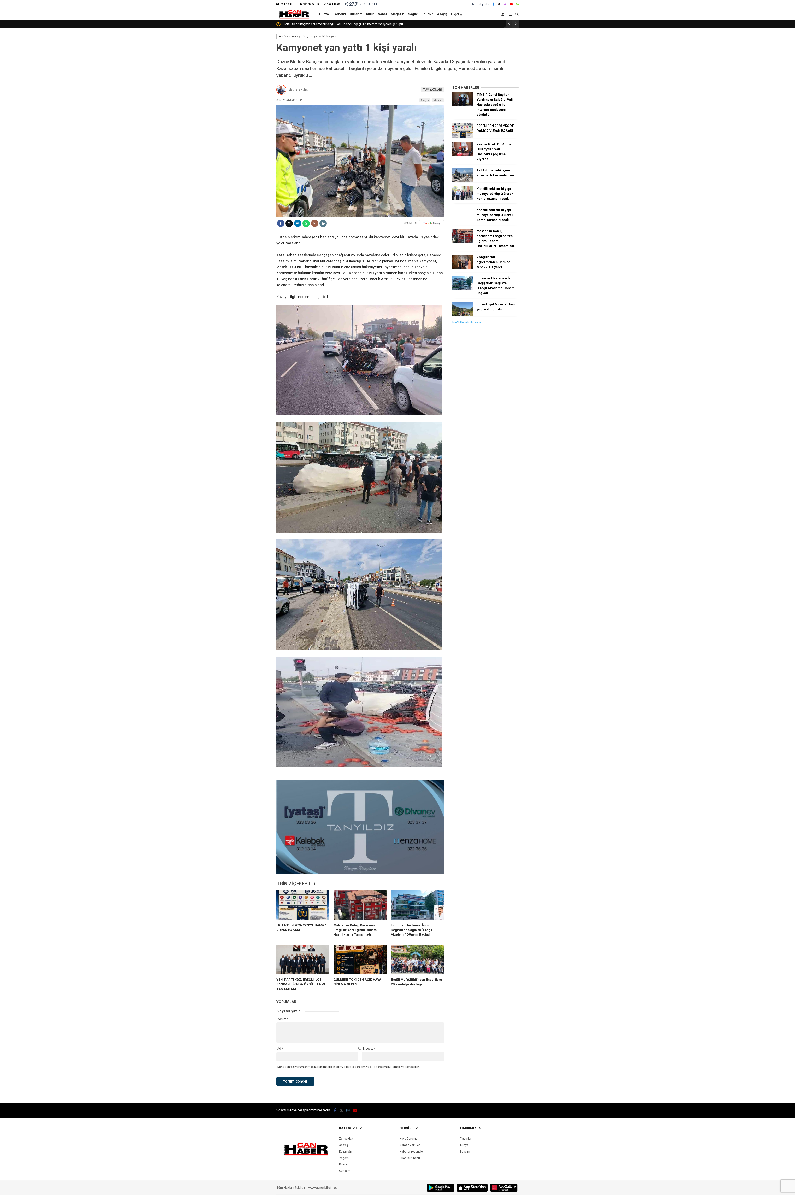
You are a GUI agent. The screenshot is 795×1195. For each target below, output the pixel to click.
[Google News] (431, 223)
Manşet (438, 100)
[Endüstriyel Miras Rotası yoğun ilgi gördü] (462, 315)
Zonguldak (346, 1138)
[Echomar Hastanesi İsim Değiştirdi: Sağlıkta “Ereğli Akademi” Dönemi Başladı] (417, 905)
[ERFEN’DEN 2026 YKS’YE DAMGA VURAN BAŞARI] (302, 905)
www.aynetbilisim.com (324, 1188)
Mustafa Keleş (298, 89)
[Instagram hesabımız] (505, 4)
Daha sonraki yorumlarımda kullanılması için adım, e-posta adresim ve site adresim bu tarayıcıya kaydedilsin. (348, 1066)
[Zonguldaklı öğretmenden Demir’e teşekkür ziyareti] (462, 267)
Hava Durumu (408, 1138)
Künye (464, 1145)
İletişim (465, 1151)
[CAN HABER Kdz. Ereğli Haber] (293, 17)
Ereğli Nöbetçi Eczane (466, 322)
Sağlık (413, 14)
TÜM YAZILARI (432, 89)
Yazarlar (465, 1138)
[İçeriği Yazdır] (323, 223)
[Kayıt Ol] (503, 14)
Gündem (356, 14)
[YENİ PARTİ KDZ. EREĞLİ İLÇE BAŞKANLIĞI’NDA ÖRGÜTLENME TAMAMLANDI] (302, 959)
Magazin (397, 14)
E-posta (369, 1048)
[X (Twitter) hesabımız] (498, 4)
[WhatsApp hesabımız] (517, 4)
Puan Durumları (410, 1158)
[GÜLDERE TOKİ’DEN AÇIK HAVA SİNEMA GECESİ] (360, 959)
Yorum (282, 1019)
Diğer (455, 14)
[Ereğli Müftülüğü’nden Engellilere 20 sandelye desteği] (417, 959)
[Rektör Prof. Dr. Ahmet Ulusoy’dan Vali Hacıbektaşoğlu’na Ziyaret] (462, 155)
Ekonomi (339, 14)
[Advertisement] (483, 391)
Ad (280, 1048)
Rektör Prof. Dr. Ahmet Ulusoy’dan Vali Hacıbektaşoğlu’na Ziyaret (348, 24)
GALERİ (288, 4)
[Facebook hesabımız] (493, 4)
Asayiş (442, 14)
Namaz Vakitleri (410, 1145)
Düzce (343, 1164)
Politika (427, 14)
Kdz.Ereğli (345, 1151)
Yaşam (344, 1158)
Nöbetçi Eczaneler (412, 1151)
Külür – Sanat (376, 14)
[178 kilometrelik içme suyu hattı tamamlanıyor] (462, 181)
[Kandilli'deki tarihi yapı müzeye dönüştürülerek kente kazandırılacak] (462, 199)
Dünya (324, 14)
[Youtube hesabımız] (511, 4)
